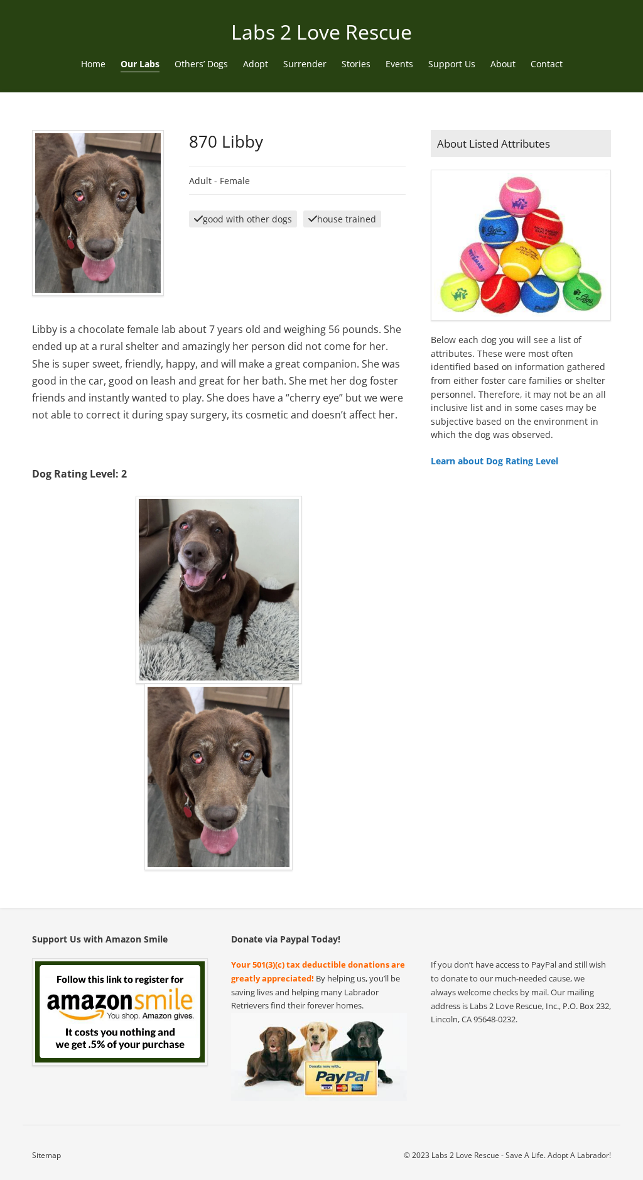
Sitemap (46, 1155)
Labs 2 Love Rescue (321, 31)
